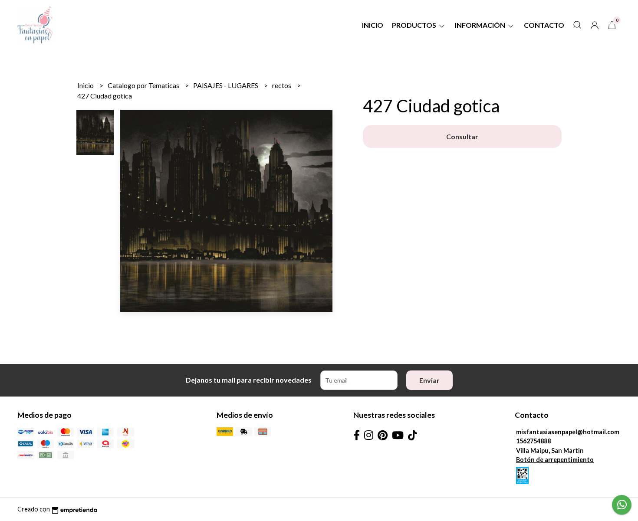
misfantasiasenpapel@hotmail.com (567, 432)
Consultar (462, 136)
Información (480, 25)
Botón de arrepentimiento (555, 459)
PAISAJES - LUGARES (226, 85)
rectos (282, 85)
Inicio (372, 25)
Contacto (544, 25)
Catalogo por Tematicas (144, 85)
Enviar (429, 380)
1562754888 (533, 441)
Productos (414, 25)
